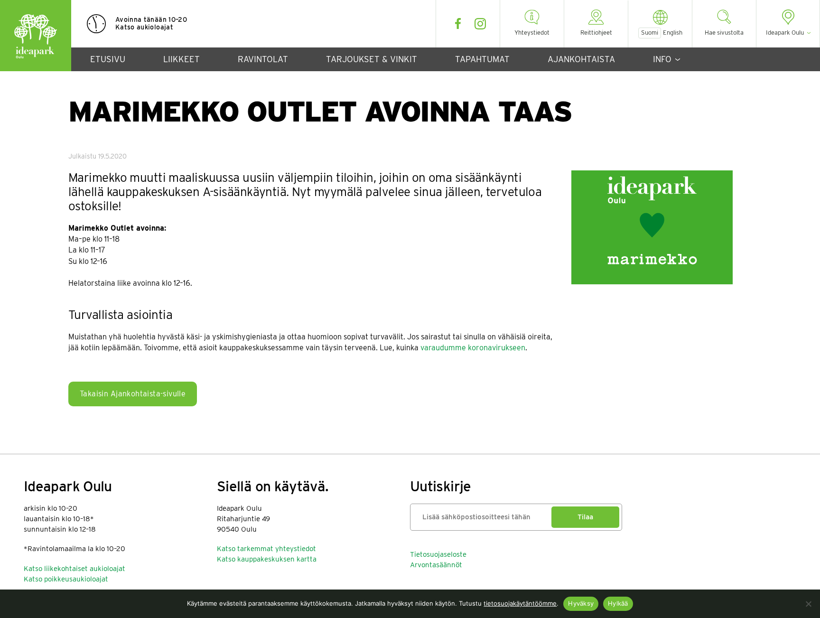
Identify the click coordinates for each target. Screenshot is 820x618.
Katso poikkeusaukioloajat (66, 579)
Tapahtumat (482, 59)
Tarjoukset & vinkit (371, 59)
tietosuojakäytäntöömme (520, 603)
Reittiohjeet (596, 32)
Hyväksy (581, 603)
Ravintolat (263, 59)
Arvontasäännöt (436, 565)
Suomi (649, 32)
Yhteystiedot (532, 32)
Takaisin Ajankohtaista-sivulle (133, 393)
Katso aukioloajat (144, 27)
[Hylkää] (808, 604)
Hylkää (618, 603)
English (672, 32)
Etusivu (107, 59)
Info (662, 59)
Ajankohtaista (581, 59)
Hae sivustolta (724, 32)
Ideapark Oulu (35, 35)
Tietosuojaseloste (438, 554)
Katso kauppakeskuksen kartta (267, 559)
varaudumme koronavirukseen (472, 347)
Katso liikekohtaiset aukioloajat (74, 568)
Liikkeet (181, 59)
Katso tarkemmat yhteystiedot (266, 548)
